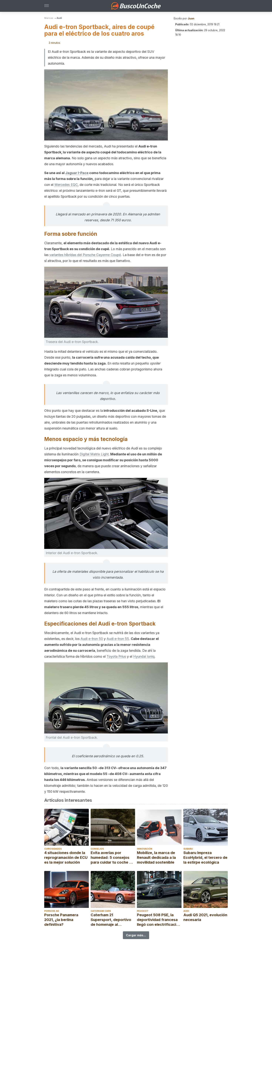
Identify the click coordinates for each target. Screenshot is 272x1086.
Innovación (144, 848)
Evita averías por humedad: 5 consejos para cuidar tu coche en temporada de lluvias (112, 857)
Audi (59, 18)
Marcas (48, 18)
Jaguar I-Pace (76, 173)
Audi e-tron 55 (118, 639)
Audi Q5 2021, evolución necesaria (205, 917)
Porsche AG (51, 911)
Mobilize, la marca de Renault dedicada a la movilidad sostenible (156, 857)
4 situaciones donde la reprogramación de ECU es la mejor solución (66, 857)
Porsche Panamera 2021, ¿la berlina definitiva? (61, 920)
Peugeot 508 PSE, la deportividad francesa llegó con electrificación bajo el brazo (159, 920)
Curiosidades (53, 848)
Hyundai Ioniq (144, 656)
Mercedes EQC (66, 185)
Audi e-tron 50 (91, 639)
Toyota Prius (116, 656)
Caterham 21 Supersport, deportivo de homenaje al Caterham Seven (111, 920)
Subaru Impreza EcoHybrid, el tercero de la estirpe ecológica (205, 857)
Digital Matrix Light (94, 454)
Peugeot (142, 911)
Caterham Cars (101, 911)
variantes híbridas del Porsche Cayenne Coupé (85, 255)
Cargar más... (136, 935)
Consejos (97, 848)
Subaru (188, 848)
